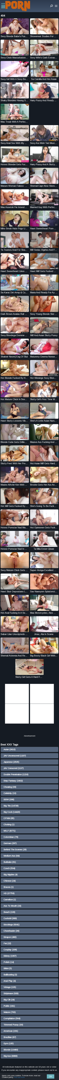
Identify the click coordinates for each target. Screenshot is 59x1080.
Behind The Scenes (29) (15, 849)
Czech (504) (9, 868)
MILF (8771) (9, 830)
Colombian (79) (11, 837)
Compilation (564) (12, 1018)
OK (50, 1076)
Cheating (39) (10, 787)
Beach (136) (9, 912)
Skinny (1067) (10, 956)
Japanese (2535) (11, 762)
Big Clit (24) (9, 999)
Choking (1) (9, 824)
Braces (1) (9, 887)
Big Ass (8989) (10, 1056)
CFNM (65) (9, 818)
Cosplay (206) (10, 949)
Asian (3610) (9, 749)
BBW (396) (9, 799)
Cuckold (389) (10, 918)
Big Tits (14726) (11, 805)
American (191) (11, 1031)
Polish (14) (9, 962)
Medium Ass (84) (12, 856)
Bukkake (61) (10, 862)
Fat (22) (7, 943)
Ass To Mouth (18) (12, 906)
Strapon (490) (10, 937)
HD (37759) (9, 893)
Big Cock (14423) (12, 812)
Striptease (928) (11, 993)
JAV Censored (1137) (14, 768)
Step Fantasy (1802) (13, 780)
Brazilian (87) (10, 1037)
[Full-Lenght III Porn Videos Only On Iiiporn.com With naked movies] (15, 6)
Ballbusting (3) (10, 974)
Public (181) (9, 1006)
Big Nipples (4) (10, 874)
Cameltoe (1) (10, 899)
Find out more (19, 1077)
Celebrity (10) (10, 793)
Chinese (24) (10, 881)
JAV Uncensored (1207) (15, 755)
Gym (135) (9, 1043)
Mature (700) (10, 1012)
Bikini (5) (8, 968)
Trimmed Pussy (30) (13, 1024)
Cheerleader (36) (11, 931)
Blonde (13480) (11, 1049)
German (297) (10, 843)
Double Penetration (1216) (16, 774)
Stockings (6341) (11, 924)
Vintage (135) (10, 987)
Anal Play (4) (10, 981)
